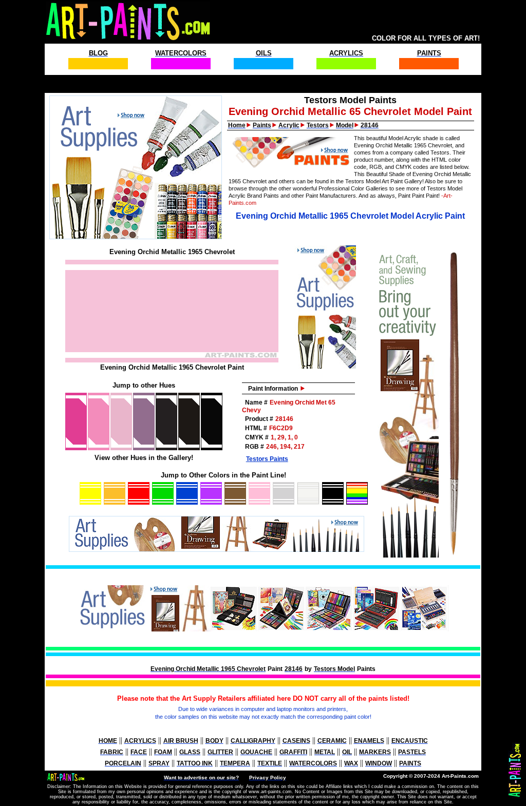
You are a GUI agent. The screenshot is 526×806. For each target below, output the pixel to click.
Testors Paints (267, 459)
